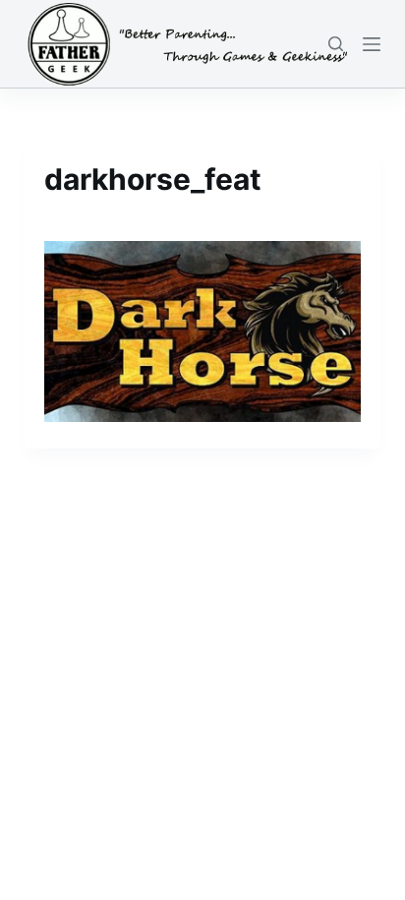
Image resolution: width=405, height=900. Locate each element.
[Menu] (371, 44)
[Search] (335, 43)
